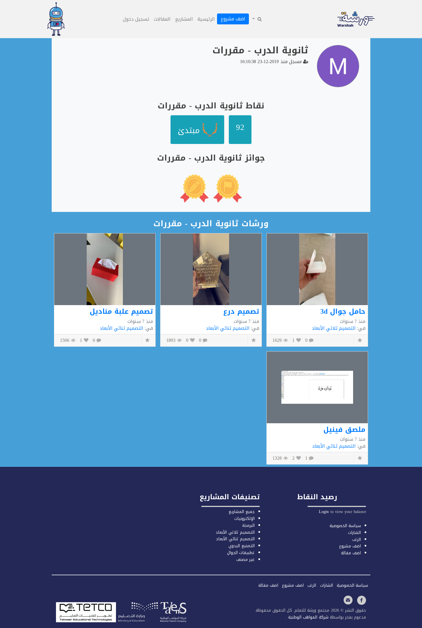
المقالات (162, 19)
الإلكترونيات (244, 518)
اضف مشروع (233, 18)
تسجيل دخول (136, 19)
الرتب (356, 539)
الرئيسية (206, 19)
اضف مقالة (351, 553)
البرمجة (248, 525)
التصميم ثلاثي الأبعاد (334, 328)
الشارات (354, 533)
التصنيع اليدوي (242, 546)
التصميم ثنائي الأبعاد (227, 328)
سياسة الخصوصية (345, 526)
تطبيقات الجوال (241, 553)
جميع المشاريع (242, 512)
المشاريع (184, 19)
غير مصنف (245, 559)
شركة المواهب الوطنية (307, 617)
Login (324, 512)
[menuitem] (256, 19)
